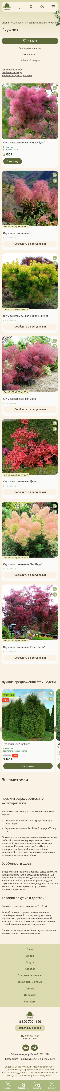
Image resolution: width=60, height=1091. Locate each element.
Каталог (30, 968)
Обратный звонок (30, 1027)
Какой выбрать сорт (12, 69)
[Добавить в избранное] (55, 88)
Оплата (30, 988)
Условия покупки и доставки (17, 75)
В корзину (13, 161)
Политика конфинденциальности (37, 1059)
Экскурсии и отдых (30, 981)
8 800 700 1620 (30, 1021)
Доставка (30, 995)
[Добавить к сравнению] (55, 93)
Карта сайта (11, 1059)
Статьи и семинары (30, 975)
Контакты (30, 1001)
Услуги (30, 962)
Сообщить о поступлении (30, 243)
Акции (30, 955)
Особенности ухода (12, 72)
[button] (3, 729)
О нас (30, 949)
